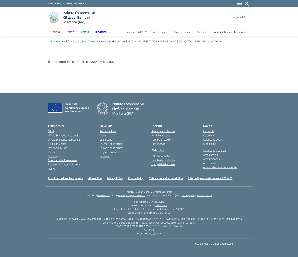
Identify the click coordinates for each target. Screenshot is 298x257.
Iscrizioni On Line (57, 148)
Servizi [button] (70, 31)
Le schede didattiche (163, 160)
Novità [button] (84, 31)
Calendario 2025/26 (136, 32)
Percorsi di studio (161, 139)
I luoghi (104, 135)
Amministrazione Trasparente (230, 32)
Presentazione (108, 131)
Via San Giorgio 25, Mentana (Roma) (154, 192)
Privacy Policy (115, 178)
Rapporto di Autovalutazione (64, 164)
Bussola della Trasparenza (62, 160)
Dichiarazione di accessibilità (166, 178)
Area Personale (182, 32)
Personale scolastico (163, 131)
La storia (105, 156)
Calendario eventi (213, 139)
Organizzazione (108, 152)
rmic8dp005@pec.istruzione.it (197, 195)
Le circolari (209, 135)
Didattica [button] (101, 31)
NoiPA (51, 168)
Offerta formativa (161, 156)
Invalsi (51, 152)
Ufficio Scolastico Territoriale (64, 139)
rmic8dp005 (161, 205)
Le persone (106, 139)
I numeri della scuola (111, 144)
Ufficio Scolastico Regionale (63, 135)
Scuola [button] (55, 31)
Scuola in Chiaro (57, 144)
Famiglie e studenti (162, 135)
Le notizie (208, 131)
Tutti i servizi (158, 144)
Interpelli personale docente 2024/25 (210, 178)
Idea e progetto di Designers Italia (214, 243)
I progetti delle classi (163, 164)
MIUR (51, 131)
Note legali (149, 230)
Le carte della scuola (111, 148)
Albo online (202, 32)
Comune (52, 156)
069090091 (103, 195)
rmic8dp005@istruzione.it (131, 195)
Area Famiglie (160, 32)
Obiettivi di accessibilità (149, 233)
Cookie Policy (135, 178)
